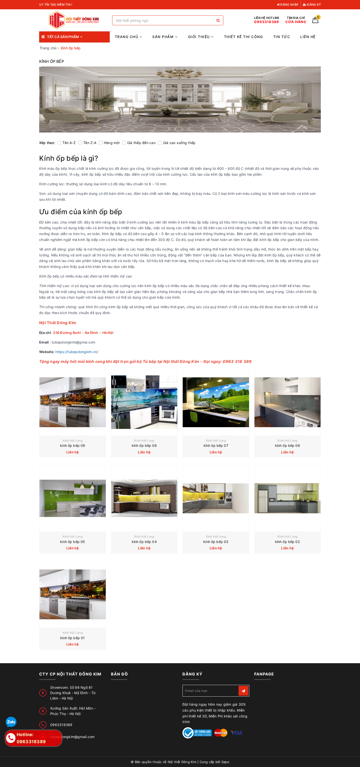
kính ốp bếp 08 (144, 445)
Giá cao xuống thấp (179, 143)
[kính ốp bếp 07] (216, 402)
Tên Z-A (89, 143)
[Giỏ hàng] (315, 22)
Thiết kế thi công (243, 37)
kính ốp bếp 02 (287, 542)
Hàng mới (112, 143)
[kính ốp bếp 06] (287, 402)
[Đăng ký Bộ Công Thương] (197, 732)
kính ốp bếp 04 (144, 542)
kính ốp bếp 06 (287, 445)
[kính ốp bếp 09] (72, 402)
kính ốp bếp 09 (72, 445)
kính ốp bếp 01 (72, 638)
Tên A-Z (69, 143)
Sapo (225, 762)
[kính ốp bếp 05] (72, 498)
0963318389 (61, 725)
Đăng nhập (289, 4)
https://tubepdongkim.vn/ (76, 352)
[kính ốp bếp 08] (144, 402)
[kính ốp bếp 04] (144, 498)
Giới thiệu (199, 37)
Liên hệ (308, 37)
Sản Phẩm (163, 37)
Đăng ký (313, 4)
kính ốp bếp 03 (215, 542)
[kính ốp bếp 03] (216, 498)
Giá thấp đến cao (141, 143)
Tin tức (281, 37)
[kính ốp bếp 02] (287, 498)
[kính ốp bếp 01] (72, 594)
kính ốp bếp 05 (72, 542)
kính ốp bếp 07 (216, 445)
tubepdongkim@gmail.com (72, 737)
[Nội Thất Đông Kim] (74, 20)
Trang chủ (127, 37)
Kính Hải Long (73, 440)
